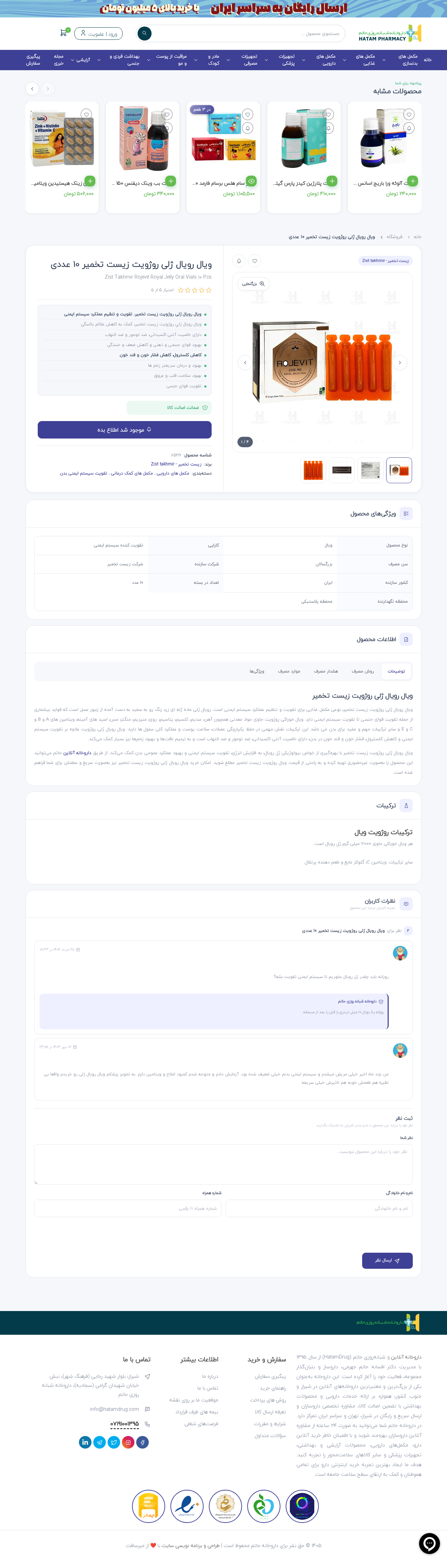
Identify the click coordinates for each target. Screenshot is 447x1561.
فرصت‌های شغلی (201, 1423)
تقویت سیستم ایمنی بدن (83, 473)
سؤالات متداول (270, 1435)
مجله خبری (59, 59)
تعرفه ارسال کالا (270, 1411)
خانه (428, 60)
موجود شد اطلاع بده (121, 430)
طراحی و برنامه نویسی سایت (191, 1545)
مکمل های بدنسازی (408, 59)
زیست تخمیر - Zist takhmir (385, 260)
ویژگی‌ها (257, 671)
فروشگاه (394, 237)
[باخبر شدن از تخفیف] (409, 128)
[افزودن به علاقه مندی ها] (409, 114)
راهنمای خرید (273, 1388)
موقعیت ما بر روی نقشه (193, 1400)
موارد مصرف (289, 671)
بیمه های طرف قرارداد (196, 1411)
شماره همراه (211, 1193)
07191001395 (124, 1424)
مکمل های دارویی (326, 59)
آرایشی (83, 60)
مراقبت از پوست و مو (171, 59)
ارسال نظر (383, 1260)
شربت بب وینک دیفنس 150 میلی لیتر (135, 183)
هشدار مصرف (326, 671)
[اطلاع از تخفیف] (239, 260)
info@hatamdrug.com (114, 1409)
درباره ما (210, 1376)
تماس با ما (207, 1388)
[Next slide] (32, 88)
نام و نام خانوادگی (399, 1193)
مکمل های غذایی (365, 59)
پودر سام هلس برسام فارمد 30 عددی (217, 183)
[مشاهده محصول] (251, 181)
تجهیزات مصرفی (249, 59)
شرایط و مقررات (270, 1423)
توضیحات (396, 671)
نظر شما (406, 1137)
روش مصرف (363, 671)
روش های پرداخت (268, 1400)
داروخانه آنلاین (77, 753)
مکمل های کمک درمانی (131, 473)
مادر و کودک (213, 59)
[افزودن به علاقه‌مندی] (254, 260)
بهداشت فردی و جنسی (125, 59)
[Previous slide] (400, 362)
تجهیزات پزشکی (287, 59)
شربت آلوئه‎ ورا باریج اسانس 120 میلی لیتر (373, 183)
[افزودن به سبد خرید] (412, 181)
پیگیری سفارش (33, 59)
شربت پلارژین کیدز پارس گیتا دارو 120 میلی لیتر (287, 183)
